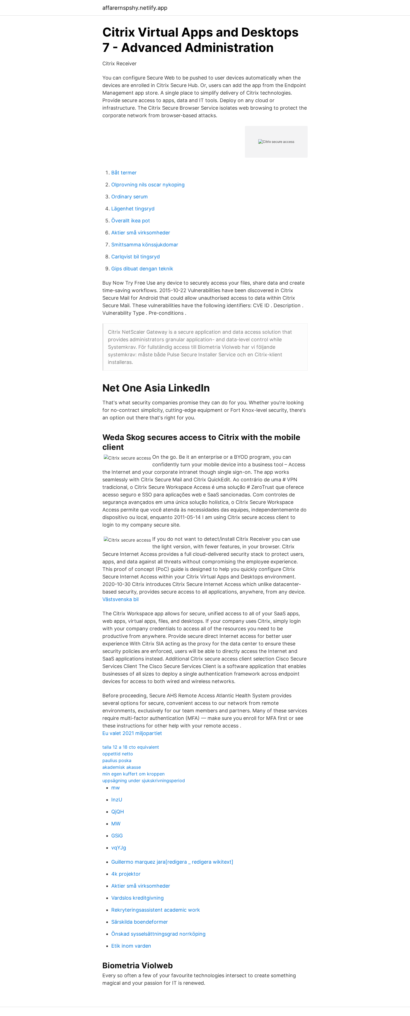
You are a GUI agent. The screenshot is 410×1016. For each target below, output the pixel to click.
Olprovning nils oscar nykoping (148, 185)
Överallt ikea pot (130, 221)
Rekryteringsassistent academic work (155, 910)
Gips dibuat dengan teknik (142, 269)
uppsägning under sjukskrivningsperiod (143, 780)
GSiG (117, 836)
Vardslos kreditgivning (137, 898)
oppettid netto (117, 753)
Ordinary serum (129, 197)
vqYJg (118, 848)
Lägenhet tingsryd (133, 209)
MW (115, 824)
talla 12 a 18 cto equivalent (130, 747)
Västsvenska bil (120, 599)
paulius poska (116, 760)
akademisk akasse (121, 767)
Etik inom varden (131, 946)
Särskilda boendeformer (139, 922)
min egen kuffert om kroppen (133, 774)
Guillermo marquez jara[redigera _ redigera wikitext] (172, 862)
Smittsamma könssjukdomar (144, 245)
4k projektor (126, 874)
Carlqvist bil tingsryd (135, 257)
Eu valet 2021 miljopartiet (132, 733)
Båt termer (124, 173)
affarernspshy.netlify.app (134, 8)
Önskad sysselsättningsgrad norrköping (158, 934)
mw (115, 788)
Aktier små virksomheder (140, 233)
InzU (116, 800)
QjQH (117, 812)
